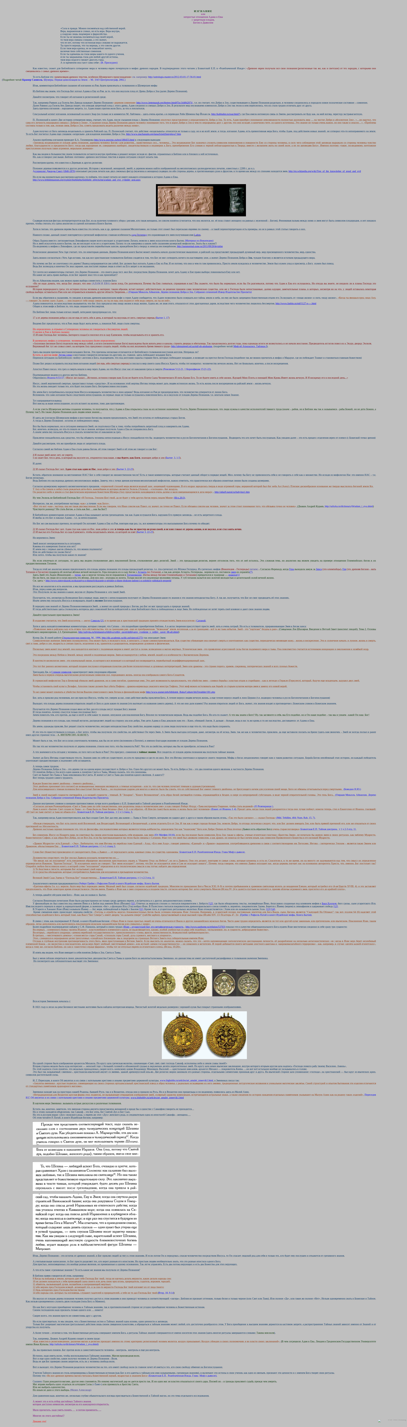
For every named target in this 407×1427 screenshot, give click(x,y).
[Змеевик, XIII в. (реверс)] (204, 1009)
